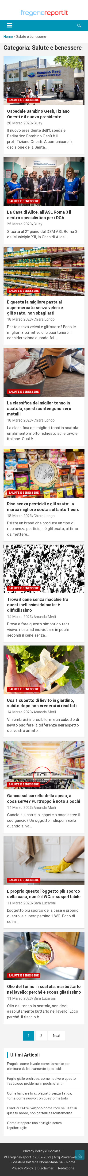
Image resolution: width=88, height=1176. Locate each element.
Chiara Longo (44, 319)
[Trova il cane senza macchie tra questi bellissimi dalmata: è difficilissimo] (44, 568)
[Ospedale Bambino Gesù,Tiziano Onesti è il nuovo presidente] (44, 80)
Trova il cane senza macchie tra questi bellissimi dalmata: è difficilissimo (37, 605)
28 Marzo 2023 (19, 123)
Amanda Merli (45, 617)
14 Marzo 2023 (19, 617)
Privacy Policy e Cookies (42, 1151)
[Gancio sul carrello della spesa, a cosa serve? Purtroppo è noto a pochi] (44, 765)
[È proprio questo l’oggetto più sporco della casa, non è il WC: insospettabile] (44, 860)
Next (56, 1036)
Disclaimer (46, 1168)
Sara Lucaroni (45, 903)
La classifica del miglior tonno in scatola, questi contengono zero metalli (39, 408)
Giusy (38, 123)
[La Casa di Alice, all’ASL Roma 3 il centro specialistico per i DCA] (44, 181)
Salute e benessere (23, 100)
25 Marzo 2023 (19, 224)
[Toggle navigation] (10, 25)
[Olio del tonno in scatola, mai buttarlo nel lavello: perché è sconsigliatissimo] (44, 956)
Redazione (66, 1168)
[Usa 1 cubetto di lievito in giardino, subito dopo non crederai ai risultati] (44, 669)
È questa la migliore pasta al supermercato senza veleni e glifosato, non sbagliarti (35, 307)
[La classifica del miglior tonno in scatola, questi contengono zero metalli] (44, 372)
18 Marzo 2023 (19, 319)
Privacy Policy (22, 1168)
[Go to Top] (79, 1155)
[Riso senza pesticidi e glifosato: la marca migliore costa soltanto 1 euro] (44, 473)
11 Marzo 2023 (19, 903)
